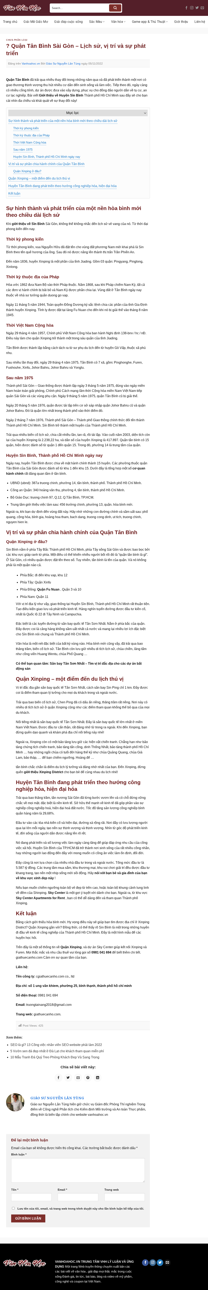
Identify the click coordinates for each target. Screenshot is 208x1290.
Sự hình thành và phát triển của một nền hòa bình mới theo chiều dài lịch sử (62, 121)
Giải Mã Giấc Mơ (36, 22)
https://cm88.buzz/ (52, 1252)
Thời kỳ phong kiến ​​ (26, 128)
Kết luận (14, 193)
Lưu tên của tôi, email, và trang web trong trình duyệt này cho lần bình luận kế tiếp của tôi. (80, 1208)
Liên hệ (199, 22)
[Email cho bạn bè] (78, 1078)
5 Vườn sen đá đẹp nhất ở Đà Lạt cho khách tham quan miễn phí (57, 1051)
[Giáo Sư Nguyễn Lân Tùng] (15, 1102)
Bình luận (18, 1154)
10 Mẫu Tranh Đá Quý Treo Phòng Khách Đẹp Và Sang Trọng (54, 1057)
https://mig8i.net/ (81, 1252)
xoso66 (18, 1252)
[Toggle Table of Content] (143, 113)
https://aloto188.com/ (112, 1252)
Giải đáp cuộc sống (68, 22)
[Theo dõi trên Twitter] (197, 8)
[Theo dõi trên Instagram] (191, 8)
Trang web (111, 1189)
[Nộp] (115, 8)
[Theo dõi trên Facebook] (186, 8)
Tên (14, 1189)
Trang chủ (10, 22)
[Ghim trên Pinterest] (88, 1078)
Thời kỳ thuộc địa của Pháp (31, 135)
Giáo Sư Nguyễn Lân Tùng (63, 63)
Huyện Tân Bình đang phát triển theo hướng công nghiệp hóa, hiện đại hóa (62, 186)
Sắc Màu (95, 22)
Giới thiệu (181, 22)
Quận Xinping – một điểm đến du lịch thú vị (39, 178)
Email (62, 1189)
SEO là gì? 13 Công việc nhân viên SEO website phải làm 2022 (56, 1045)
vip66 (32, 1252)
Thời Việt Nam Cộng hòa (29, 142)
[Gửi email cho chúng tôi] (202, 8)
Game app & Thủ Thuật (148, 22)
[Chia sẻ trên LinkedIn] (97, 1078)
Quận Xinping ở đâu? (27, 171)
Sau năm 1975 (22, 149)
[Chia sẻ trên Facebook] (58, 1078)
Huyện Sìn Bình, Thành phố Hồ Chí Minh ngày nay (46, 156)
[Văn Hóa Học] (23, 7)
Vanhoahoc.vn (31, 63)
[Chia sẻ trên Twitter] (68, 1078)
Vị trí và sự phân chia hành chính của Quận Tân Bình (46, 164)
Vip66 (5, 1252)
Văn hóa (117, 22)
